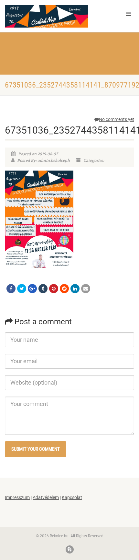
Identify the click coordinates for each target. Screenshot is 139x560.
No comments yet (116, 119)
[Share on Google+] (32, 288)
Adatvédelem (46, 497)
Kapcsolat (72, 497)
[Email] (85, 288)
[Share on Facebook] (11, 288)
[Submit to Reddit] (64, 288)
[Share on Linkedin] (75, 288)
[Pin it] (53, 288)
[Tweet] (21, 288)
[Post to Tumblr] (43, 288)
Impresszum (17, 497)
